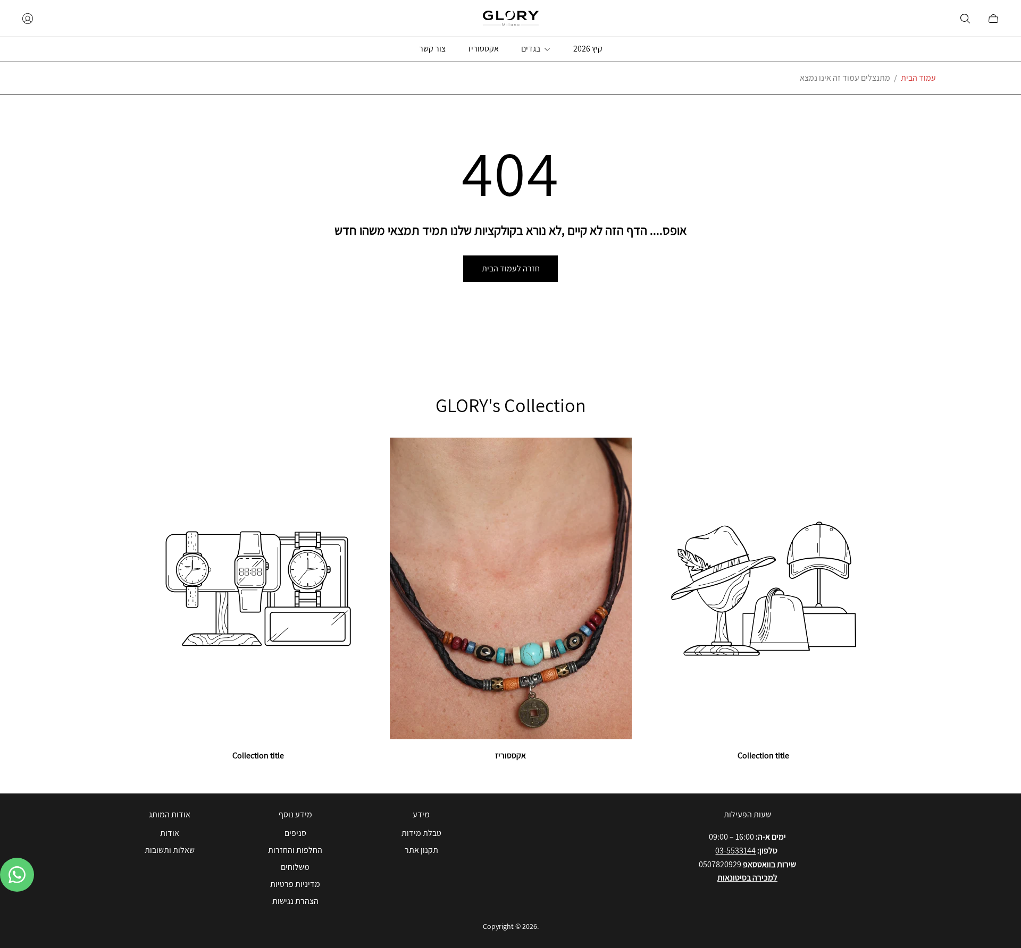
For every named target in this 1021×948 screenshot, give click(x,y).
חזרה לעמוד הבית (511, 268)
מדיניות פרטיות (295, 884)
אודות (169, 833)
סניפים (295, 833)
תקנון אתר (421, 850)
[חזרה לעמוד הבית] (511, 18)
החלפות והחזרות (295, 850)
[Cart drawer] (993, 18)
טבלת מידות (421, 833)
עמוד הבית (918, 77)
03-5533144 (735, 850)
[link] (258, 600)
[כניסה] (27, 18)
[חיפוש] (965, 18)
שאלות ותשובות (170, 850)
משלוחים (295, 867)
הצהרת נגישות (295, 901)
